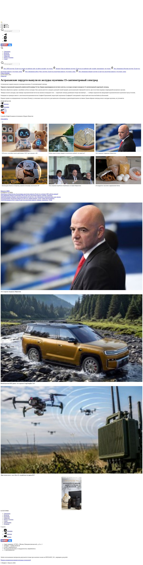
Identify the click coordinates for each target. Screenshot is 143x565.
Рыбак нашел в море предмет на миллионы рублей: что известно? (67, 153)
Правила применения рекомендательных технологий (16, 560)
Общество (3, 76)
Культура (6, 515)
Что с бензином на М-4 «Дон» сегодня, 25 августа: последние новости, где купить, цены (50, 71)
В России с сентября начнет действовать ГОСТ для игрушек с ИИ (19, 153)
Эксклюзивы (7, 522)
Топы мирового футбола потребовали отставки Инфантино (65, 185)
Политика (7, 516)
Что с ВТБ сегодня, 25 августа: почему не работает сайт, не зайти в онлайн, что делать (28, 68)
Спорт (6, 521)
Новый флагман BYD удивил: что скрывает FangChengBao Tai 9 (18, 383)
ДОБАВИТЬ (4, 119)
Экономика (7, 513)
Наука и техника (8, 519)
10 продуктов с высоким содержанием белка (108, 185)
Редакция (6, 524)
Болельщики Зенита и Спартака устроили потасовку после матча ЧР (20, 185)
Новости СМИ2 (5, 191)
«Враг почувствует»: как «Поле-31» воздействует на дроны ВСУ (18, 475)
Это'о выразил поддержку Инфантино (106, 153)
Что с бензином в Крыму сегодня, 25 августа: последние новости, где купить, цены (102, 71)
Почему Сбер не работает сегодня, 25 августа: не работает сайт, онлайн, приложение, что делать (83, 68)
